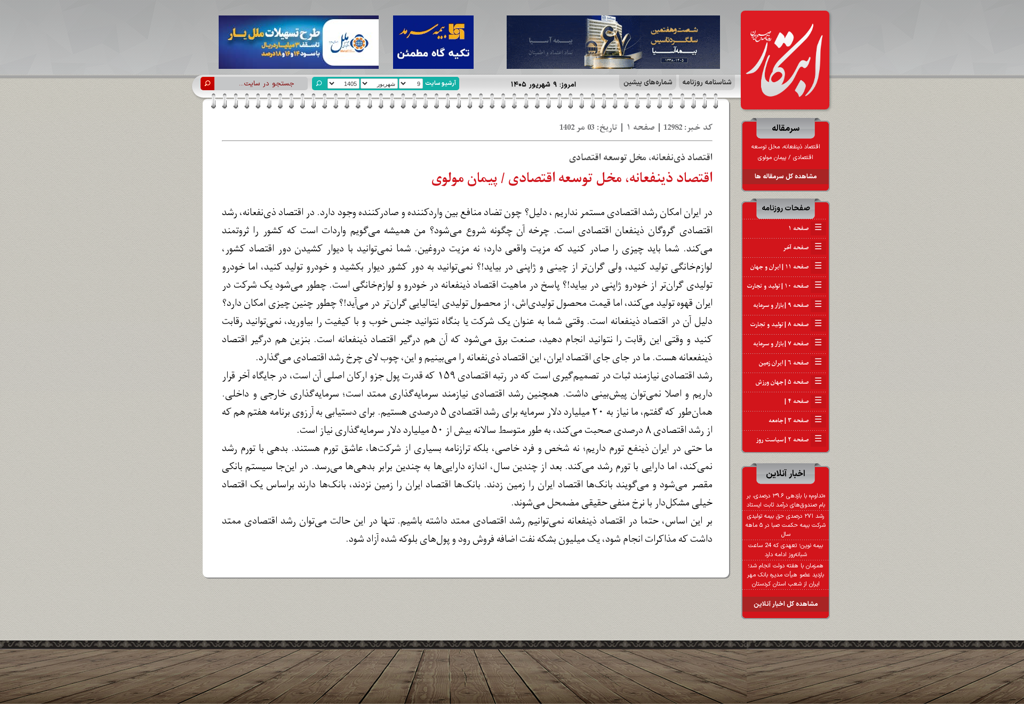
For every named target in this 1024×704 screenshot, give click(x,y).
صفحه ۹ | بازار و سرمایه (787, 305)
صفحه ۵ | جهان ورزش (789, 382)
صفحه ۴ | (802, 401)
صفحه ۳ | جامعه (795, 421)
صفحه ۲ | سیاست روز (789, 440)
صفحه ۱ (805, 228)
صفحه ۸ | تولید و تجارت (786, 324)
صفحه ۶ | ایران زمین (790, 363)
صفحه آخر (802, 248)
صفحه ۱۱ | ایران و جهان (786, 267)
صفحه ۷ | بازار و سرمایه (787, 344)
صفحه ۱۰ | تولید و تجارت (784, 286)
